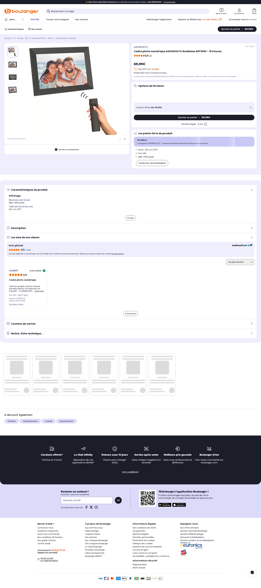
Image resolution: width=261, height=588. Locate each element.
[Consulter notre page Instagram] (96, 508)
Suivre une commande (48, 534)
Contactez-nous (45, 527)
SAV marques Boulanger (96, 543)
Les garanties (139, 531)
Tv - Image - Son (21, 38)
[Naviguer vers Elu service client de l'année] (202, 552)
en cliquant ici (118, 254)
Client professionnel (94, 553)
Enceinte (12, 421)
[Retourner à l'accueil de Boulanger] (21, 11)
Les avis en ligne (140, 549)
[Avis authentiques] (240, 245)
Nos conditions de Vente (144, 527)
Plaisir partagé (92, 531)
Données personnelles (143, 537)
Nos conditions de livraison (50, 537)
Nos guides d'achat (46, 540)
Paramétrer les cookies (144, 540)
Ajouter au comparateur (69, 150)
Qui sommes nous (94, 527)
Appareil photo (66, 421)
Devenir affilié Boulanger (192, 534)
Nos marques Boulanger (96, 540)
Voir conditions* (130, 472)
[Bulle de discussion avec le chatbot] (252, 572)
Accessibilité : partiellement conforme (151, 556)
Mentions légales (141, 534)
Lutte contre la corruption (145, 553)
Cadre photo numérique (66, 38)
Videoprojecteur (30, 421)
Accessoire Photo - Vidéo (42, 38)
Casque (48, 421)
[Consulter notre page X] (91, 508)
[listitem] (12, 64)
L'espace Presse (92, 534)
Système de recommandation (147, 546)
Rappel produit (140, 564)
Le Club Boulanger (93, 546)
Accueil (7, 38)
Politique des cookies (143, 543)
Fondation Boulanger (95, 549)
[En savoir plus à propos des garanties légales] (205, 124)
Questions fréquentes (47, 531)
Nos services (91, 537)
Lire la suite (39, 291)
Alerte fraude (139, 567)
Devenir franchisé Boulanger (193, 531)
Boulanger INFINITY (93, 556)
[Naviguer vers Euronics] (202, 545)
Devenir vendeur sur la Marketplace (197, 540)
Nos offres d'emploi (189, 527)
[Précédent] (120, 139)
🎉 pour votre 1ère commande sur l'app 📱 (130, 2)
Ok (118, 500)
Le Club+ (155, 69)
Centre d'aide (43, 543)
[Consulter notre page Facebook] (86, 508)
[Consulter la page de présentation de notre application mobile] (164, 505)
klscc (164, 73)
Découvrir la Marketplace (192, 537)
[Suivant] (125, 139)
